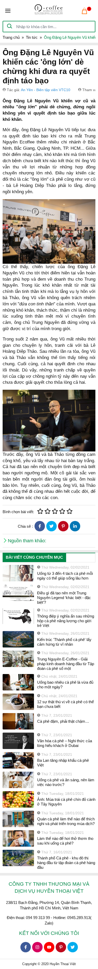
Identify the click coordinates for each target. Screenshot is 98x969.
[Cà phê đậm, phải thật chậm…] (18, 721)
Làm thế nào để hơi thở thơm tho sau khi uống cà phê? (65, 840)
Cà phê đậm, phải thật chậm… (63, 721)
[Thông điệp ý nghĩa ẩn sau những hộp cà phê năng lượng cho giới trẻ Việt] (18, 616)
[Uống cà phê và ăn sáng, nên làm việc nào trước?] (18, 780)
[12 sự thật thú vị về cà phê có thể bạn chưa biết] (18, 702)
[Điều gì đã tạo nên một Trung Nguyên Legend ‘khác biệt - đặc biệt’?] (18, 592)
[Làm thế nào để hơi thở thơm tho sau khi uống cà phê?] (18, 838)
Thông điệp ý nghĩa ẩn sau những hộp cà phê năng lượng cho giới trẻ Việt (65, 621)
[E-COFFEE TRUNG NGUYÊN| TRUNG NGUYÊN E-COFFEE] (49, 10)
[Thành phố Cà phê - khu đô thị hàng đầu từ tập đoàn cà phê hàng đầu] (18, 858)
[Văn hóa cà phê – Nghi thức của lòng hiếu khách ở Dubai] (18, 741)
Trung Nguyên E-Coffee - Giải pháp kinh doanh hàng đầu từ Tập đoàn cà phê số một (65, 664)
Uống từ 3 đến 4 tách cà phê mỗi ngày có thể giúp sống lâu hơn (65, 575)
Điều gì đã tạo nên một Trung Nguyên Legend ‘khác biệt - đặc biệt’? (64, 598)
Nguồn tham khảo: (27, 540)
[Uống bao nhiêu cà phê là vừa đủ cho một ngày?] (18, 682)
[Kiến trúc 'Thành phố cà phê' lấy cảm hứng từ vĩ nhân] (18, 639)
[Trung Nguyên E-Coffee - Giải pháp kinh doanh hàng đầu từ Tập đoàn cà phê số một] (18, 659)
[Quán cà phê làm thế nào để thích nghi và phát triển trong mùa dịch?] (18, 819)
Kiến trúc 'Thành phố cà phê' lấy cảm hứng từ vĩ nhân (64, 641)
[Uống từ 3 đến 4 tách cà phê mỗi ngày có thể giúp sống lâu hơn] (18, 573)
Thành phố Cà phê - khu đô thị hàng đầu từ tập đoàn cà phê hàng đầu (66, 863)
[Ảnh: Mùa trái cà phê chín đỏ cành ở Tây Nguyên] (18, 799)
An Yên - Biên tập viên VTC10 (45, 90)
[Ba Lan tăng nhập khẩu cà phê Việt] (18, 760)
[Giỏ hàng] (84, 11)
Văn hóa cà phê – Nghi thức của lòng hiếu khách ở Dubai (64, 743)
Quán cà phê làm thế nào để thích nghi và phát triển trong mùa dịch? (66, 821)
